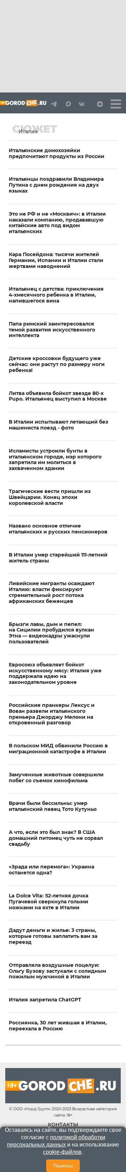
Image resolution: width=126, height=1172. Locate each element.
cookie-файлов (62, 1152)
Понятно (63, 1166)
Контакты (63, 1124)
